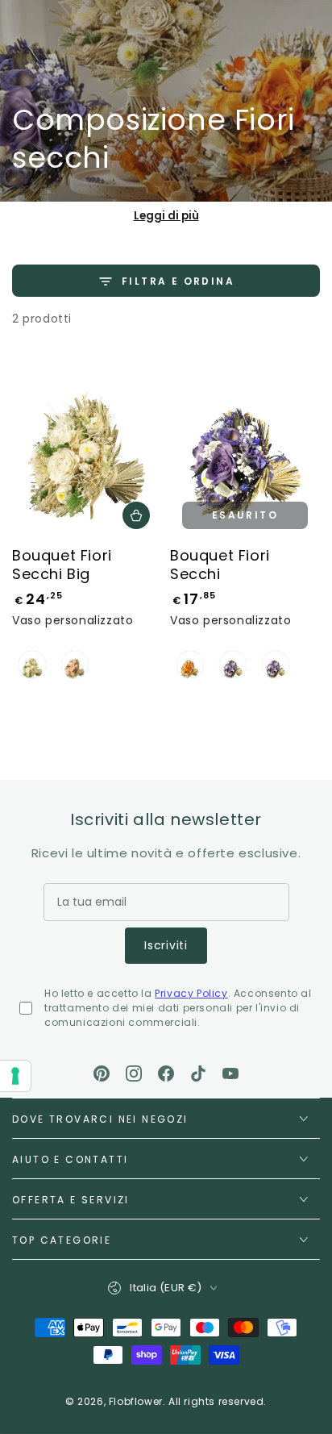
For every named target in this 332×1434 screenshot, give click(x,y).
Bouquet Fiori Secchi (220, 564)
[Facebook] (166, 1073)
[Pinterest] (101, 1073)
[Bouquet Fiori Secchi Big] (87, 447)
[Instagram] (134, 1073)
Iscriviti (165, 945)
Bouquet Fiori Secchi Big (62, 564)
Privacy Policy (191, 993)
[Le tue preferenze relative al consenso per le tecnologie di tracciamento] (15, 1076)
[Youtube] (230, 1073)
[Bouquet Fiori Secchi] (245, 447)
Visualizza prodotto (136, 515)
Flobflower (136, 1401)
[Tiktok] (198, 1073)
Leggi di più (166, 215)
